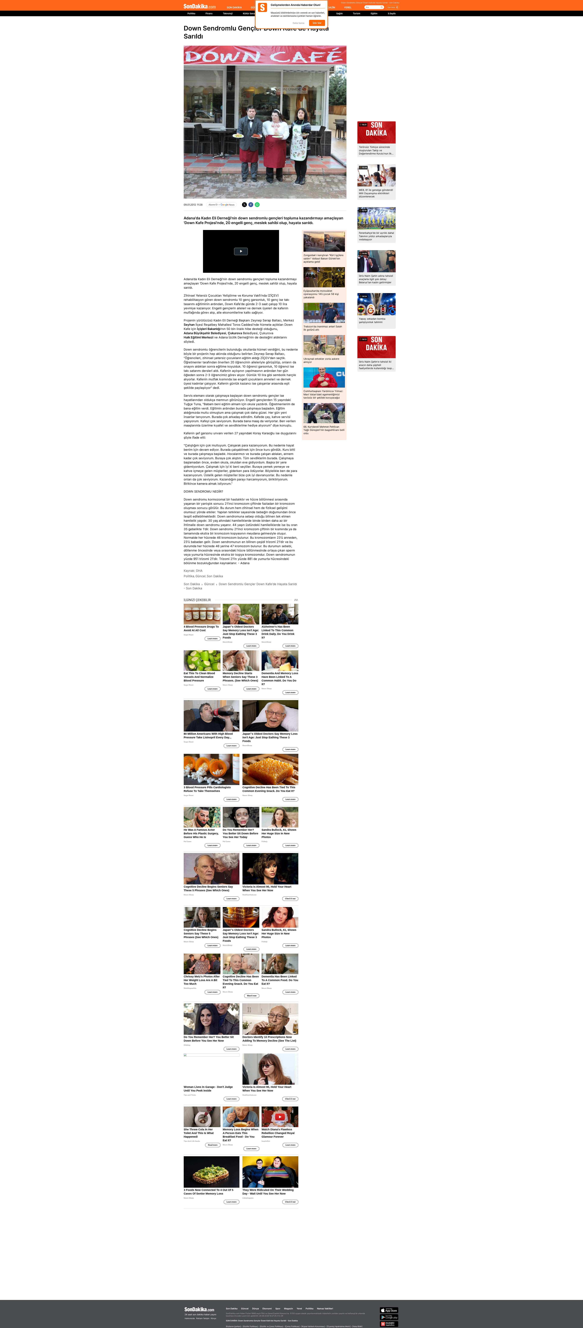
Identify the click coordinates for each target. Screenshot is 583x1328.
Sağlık (339, 13)
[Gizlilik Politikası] (250, 1326)
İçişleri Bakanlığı (209, 329)
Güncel (245, 1308)
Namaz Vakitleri (325, 1308)
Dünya (255, 1308)
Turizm (356, 13)
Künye (213, 1318)
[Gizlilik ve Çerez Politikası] (271, 1326)
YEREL (348, 7)
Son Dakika (231, 1308)
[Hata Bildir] (357, 1326)
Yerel (299, 1308)
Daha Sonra (298, 23)
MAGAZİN (329, 7)
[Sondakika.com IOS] (389, 1310)
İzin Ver (317, 22)
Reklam (199, 1318)
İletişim (206, 1318)
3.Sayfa (391, 13)
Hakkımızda (190, 1318)
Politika (191, 13)
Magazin (288, 1308)
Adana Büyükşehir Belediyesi (205, 333)
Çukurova (235, 333)
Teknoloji (228, 13)
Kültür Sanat (249, 13)
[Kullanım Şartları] (233, 1326)
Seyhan (189, 324)
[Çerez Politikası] (292, 1326)
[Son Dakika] (200, 6)
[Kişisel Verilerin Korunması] (313, 1326)
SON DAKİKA (234, 7)
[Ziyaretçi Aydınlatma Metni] (339, 1326)
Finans (209, 13)
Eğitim (374, 13)
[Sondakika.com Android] (389, 1317)
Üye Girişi (391, 7)
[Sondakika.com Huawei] (389, 1324)
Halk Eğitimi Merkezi (198, 337)
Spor (277, 1308)
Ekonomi (267, 1308)
